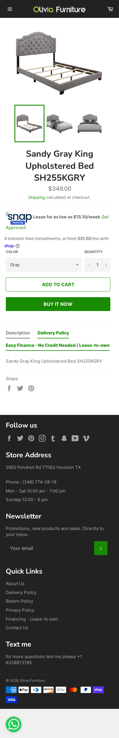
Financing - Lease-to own (32, 619)
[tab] (18, 334)
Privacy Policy (20, 610)
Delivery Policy (21, 592)
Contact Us (17, 627)
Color (12, 252)
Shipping (36, 197)
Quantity (93, 252)
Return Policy (19, 601)
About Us (15, 583)
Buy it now (58, 304)
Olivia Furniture (32, 680)
